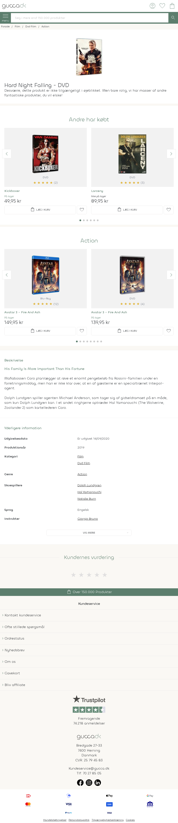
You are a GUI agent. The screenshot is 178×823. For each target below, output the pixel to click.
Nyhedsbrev (15, 650)
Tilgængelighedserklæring (108, 820)
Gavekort (12, 673)
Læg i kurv (40, 209)
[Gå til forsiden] (89, 736)
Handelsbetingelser (54, 820)
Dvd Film (83, 463)
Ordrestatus (14, 638)
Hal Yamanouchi (89, 492)
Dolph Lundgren (89, 485)
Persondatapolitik (79, 820)
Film (80, 456)
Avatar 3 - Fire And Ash (22, 312)
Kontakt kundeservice (23, 615)
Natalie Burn (86, 499)
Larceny (97, 191)
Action (89, 240)
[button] (6, 153)
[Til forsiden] (14, 5)
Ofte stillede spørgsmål (24, 627)
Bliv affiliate (15, 685)
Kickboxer (12, 191)
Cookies (130, 820)
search (173, 18)
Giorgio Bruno (87, 519)
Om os (10, 661)
